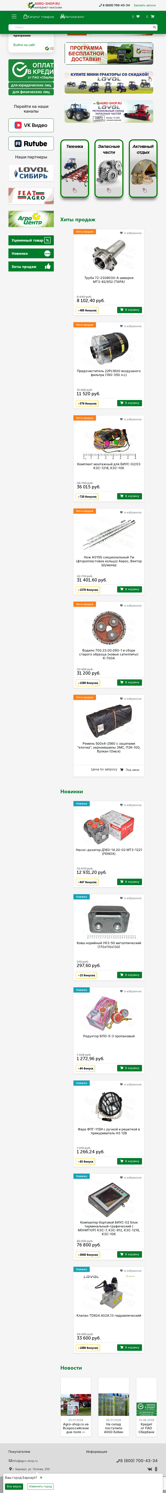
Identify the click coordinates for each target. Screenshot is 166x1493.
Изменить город (40, 1486)
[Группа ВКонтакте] (149, 1469)
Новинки (71, 791)
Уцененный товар (30, 240)
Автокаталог (75, 17)
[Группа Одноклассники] (155, 1469)
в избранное (133, 233)
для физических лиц (31, 92)
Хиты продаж (77, 219)
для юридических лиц (31, 85)
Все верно (14, 1486)
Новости (71, 1367)
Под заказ (132, 769)
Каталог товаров (41, 17)
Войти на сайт (24, 45)
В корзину (132, 309)
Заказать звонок (145, 5)
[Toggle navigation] (14, 17)
